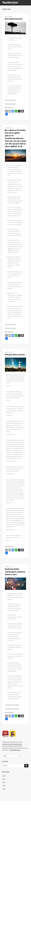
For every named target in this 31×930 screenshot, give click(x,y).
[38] (7, 291)
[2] (7, 43)
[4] (7, 60)
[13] (7, 691)
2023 (3, 776)
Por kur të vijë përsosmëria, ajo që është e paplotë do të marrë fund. (15, 656)
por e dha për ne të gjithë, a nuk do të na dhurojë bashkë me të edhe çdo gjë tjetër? (15, 222)
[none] (11, 756)
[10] (7, 652)
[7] (7, 622)
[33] (7, 227)
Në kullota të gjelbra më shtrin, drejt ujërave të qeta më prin (15, 46)
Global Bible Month (15, 750)
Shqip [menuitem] (4, 756)
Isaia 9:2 (8, 400)
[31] (7, 206)
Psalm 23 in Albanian (10, 100)
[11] (7, 661)
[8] (7, 631)
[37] (7, 281)
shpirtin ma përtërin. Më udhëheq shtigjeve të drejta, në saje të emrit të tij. (15, 55)
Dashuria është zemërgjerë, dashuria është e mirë (15, 572)
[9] (7, 643)
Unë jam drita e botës (15, 354)
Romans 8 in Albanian (10, 324)
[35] (7, 255)
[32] (7, 219)
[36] (7, 270)
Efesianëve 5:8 (10, 474)
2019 (3, 785)
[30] (7, 195)
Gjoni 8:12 (8, 386)
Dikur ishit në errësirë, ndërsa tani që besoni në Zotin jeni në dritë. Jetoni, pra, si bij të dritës (15, 469)
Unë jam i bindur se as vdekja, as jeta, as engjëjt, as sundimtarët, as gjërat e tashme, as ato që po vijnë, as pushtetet (15, 297)
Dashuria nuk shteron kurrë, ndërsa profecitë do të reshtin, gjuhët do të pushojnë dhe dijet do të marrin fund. (15, 636)
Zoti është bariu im (13, 19)
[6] (7, 84)
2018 (3, 789)
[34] (7, 238)
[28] (7, 163)
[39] (7, 304)
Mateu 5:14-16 (10, 529)
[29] (7, 178)
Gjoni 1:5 (8, 540)
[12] (7, 674)
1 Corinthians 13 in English (12, 708)
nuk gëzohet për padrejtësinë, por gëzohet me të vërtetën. (15, 617)
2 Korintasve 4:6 (10, 434)
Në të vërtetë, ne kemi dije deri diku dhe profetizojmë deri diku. (15, 647)
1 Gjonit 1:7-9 (9, 502)
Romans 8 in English (10, 328)
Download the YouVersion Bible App (12, 744)
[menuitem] (11, 756)
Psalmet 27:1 (9, 415)
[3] (7, 51)
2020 (3, 782)
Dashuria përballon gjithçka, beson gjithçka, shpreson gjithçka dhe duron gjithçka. (15, 626)
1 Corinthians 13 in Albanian (12, 704)
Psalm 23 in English (10, 103)
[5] (7, 73)
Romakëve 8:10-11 (11, 461)
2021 (3, 779)
